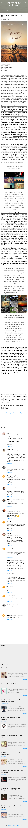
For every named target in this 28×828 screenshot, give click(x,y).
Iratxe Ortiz (10, 548)
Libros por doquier (12, 476)
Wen (8, 586)
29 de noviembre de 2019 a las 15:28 (14, 477)
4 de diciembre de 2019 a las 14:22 (17, 595)
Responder (9, 446)
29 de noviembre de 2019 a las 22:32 (18, 560)
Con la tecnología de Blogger (14, 825)
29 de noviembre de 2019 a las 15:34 (18, 487)
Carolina (9, 487)
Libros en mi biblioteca (14, 4)
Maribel (9, 522)
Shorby (8, 604)
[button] (26, 15)
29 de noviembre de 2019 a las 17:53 (18, 499)
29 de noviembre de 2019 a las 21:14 (18, 521)
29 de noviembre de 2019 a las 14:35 (16, 467)
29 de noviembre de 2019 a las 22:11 (13, 535)
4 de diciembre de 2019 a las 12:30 (15, 586)
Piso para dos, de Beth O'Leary (10, 684)
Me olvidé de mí (5, 668)
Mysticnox (9, 433)
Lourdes (9, 499)
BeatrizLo (9, 510)
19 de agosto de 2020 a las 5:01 (17, 615)
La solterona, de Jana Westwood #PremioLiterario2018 (10, 700)
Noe (8, 467)
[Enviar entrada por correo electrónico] (4, 428)
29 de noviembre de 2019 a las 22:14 (14, 549)
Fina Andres (10, 449)
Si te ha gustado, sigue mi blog (14, 413)
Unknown (9, 615)
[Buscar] (26, 3)
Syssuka (9, 595)
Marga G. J (9, 533)
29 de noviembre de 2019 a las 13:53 (13, 450)
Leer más (24, 679)
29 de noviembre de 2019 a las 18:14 (13, 511)
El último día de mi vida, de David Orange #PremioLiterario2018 (10, 789)
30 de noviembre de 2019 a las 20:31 (13, 575)
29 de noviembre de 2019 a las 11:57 (13, 434)
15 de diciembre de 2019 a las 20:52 (17, 604)
